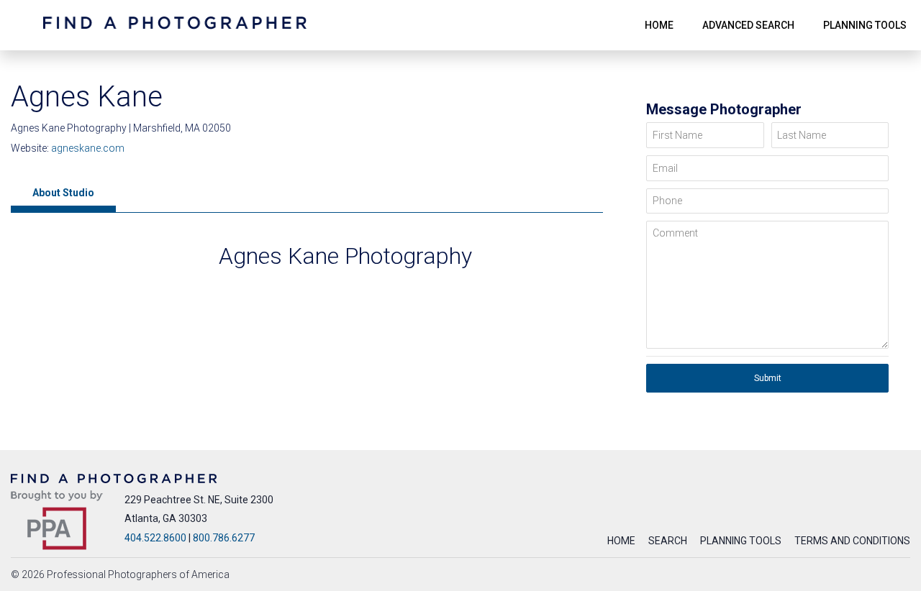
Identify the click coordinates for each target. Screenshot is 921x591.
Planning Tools (740, 540)
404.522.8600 (155, 538)
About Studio (63, 192)
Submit (767, 378)
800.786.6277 (224, 538)
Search (667, 540)
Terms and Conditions (852, 540)
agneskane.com (87, 148)
